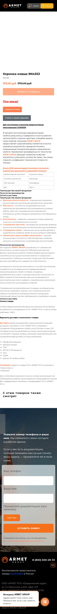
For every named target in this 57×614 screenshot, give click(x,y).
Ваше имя (10, 488)
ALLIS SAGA (16, 573)
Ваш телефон (12, 470)
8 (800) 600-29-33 (43, 559)
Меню (48, 6)
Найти (36, 6)
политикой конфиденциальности (24, 541)
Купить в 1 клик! (12, 109)
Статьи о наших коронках (17, 118)
